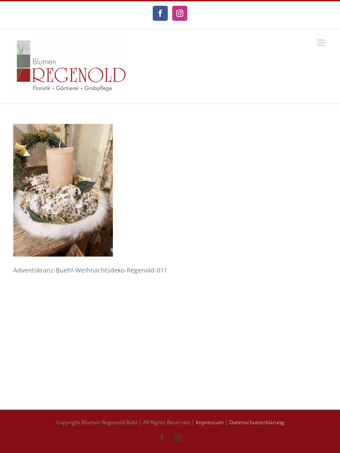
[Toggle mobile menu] (322, 42)
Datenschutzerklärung (256, 422)
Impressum (210, 422)
